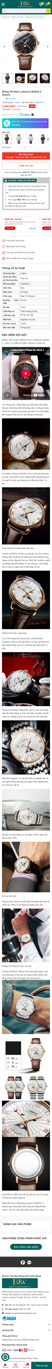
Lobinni (17, 102)
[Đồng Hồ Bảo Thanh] (21, 4)
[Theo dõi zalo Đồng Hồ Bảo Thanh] (29, 1262)
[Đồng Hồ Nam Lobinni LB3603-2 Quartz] (26, 46)
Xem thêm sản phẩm (26, 1246)
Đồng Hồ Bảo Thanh (29, 1358)
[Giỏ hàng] (46, 4)
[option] (26, 46)
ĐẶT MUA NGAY (26, 155)
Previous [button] (4, 46)
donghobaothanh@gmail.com (23, 1313)
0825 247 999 (28, 172)
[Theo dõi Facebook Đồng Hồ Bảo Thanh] (23, 1262)
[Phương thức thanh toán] (18, 1351)
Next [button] (48, 46)
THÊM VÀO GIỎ (26, 166)
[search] (48, 10)
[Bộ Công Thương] (9, 1318)
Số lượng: (6, 147)
